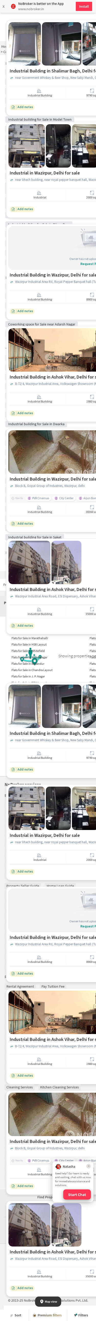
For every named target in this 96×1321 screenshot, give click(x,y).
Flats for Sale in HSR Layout (29, 644)
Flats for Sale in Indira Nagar (29, 657)
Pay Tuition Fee (53, 986)
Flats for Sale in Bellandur (28, 663)
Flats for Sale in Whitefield (28, 651)
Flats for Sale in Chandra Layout (32, 670)
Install (84, 6)
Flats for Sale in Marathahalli (30, 638)
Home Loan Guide (60, 886)
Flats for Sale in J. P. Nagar (28, 676)
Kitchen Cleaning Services (59, 1087)
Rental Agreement (20, 986)
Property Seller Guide (22, 886)
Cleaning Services (19, 1087)
